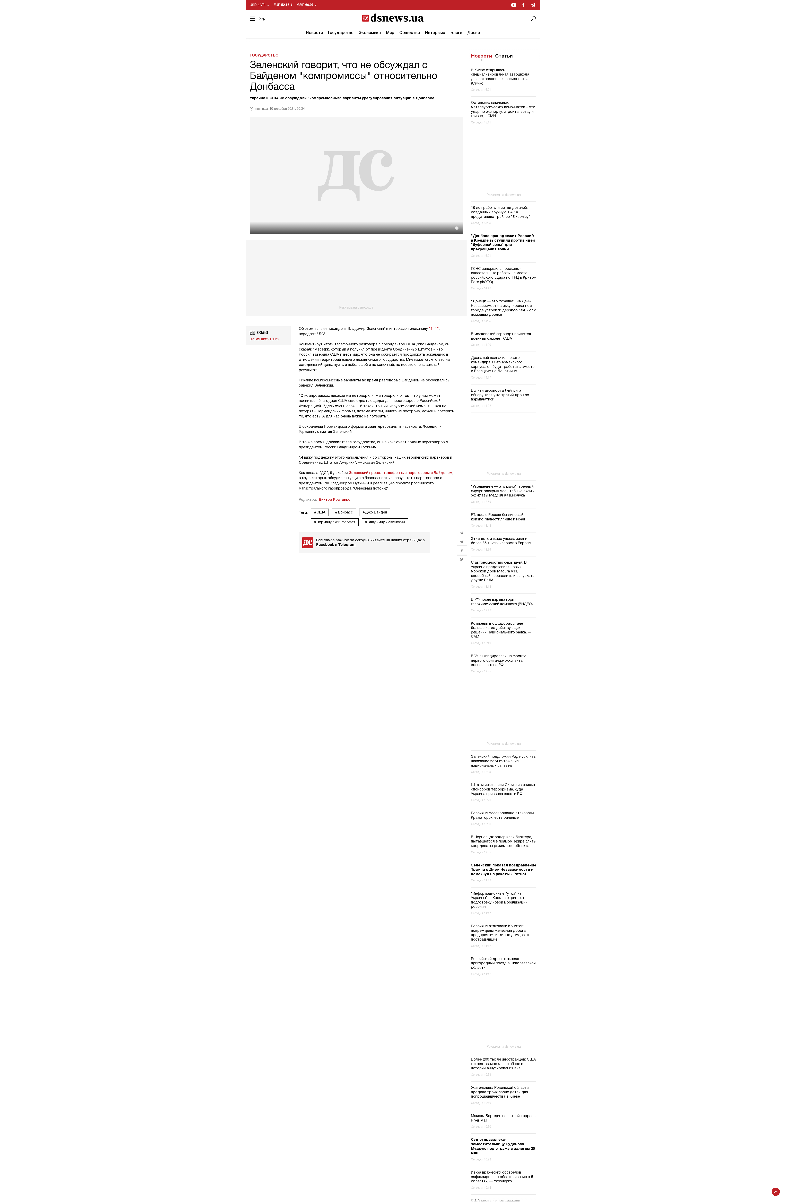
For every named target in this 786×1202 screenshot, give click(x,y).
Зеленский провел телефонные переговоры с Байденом (400, 473)
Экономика (370, 33)
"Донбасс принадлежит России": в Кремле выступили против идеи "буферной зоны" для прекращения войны (503, 242)
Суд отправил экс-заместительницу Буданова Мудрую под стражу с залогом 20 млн (503, 1146)
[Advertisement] (356, 274)
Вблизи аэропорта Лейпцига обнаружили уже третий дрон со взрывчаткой (500, 395)
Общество (409, 33)
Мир (390, 33)
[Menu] (252, 19)
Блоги (456, 33)
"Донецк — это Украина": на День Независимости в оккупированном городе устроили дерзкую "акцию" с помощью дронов (503, 308)
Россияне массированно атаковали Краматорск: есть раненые (502, 816)
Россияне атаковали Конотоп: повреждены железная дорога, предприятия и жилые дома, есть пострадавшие (500, 933)
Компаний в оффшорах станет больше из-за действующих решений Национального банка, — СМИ (501, 630)
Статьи (504, 56)
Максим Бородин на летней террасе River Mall (503, 1118)
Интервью (435, 33)
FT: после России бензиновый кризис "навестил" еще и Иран (498, 517)
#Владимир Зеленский (385, 522)
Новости (314, 33)
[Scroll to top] (776, 1192)
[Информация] (457, 228)
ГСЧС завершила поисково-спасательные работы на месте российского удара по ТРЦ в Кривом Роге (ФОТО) (503, 275)
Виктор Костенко (334, 499)
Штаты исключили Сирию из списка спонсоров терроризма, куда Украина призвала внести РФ (503, 789)
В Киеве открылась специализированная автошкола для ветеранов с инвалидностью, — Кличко (503, 77)
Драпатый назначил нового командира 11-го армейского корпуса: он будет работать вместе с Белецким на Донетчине (502, 364)
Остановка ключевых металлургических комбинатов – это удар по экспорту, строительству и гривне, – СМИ (503, 109)
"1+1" (433, 328)
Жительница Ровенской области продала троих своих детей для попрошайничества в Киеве (500, 1092)
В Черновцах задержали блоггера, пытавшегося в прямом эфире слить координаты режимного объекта (503, 842)
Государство (340, 33)
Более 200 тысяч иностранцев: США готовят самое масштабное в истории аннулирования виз (503, 1064)
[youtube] (513, 5)
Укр (262, 18)
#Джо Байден (375, 512)
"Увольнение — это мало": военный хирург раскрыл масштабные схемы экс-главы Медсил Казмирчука (502, 491)
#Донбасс (344, 512)
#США (319, 512)
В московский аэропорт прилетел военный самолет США (501, 336)
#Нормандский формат (334, 522)
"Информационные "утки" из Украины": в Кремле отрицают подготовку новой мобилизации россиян (499, 900)
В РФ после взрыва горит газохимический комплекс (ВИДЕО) (502, 602)
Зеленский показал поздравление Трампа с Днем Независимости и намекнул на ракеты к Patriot (503, 870)
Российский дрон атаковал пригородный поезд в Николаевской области (503, 963)
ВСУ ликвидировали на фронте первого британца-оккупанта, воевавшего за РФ (498, 661)
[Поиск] (533, 18)
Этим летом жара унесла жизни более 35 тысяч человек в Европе (501, 541)
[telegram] (533, 5)
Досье (473, 33)
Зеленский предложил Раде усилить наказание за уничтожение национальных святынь (503, 761)
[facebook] (523, 5)
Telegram (347, 545)
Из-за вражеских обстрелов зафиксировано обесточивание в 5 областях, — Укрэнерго (502, 1177)
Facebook (325, 545)
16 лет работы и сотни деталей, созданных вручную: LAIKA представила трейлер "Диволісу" (500, 212)
